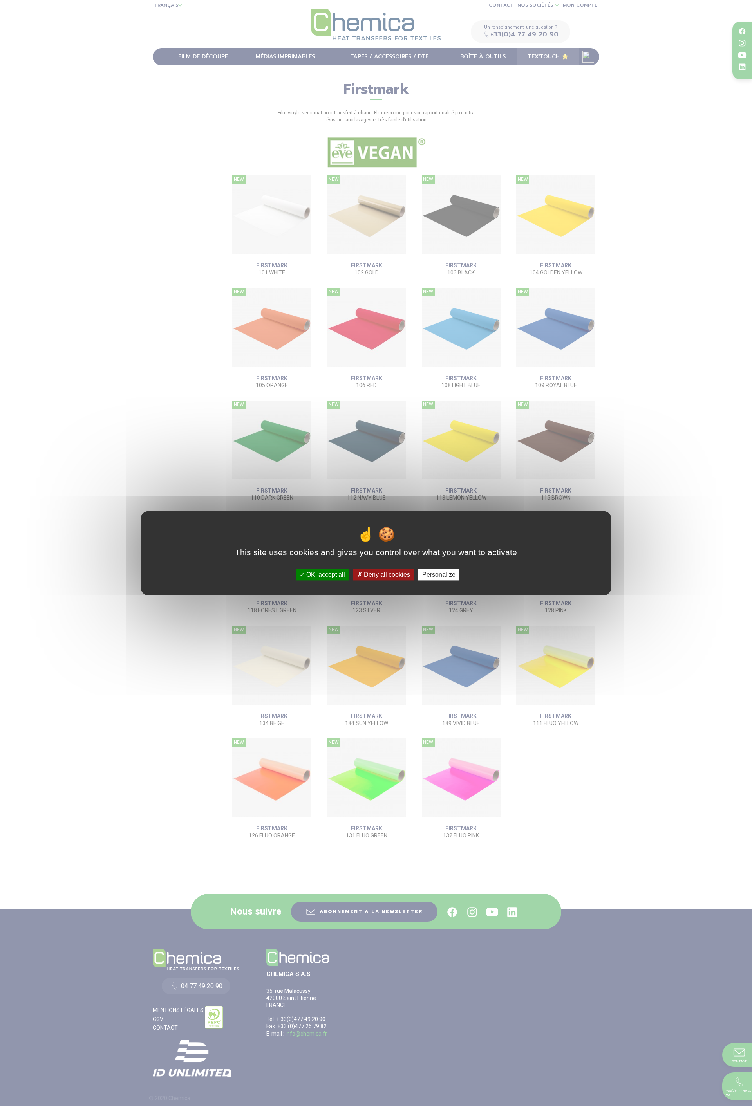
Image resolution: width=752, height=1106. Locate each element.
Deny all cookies (386, 574)
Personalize (439, 574)
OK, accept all (325, 574)
